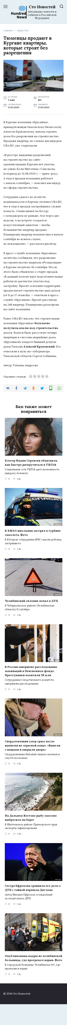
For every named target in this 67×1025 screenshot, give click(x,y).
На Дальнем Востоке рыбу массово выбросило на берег (31, 817)
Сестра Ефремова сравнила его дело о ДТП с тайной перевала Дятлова (33, 888)
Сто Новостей (42, 6)
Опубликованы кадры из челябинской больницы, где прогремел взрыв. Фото (33, 958)
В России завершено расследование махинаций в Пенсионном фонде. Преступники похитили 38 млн (31, 671)
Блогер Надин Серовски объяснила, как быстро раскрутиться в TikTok (31, 462)
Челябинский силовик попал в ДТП (31, 601)
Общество (14, 84)
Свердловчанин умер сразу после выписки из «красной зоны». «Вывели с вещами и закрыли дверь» (32, 745)
